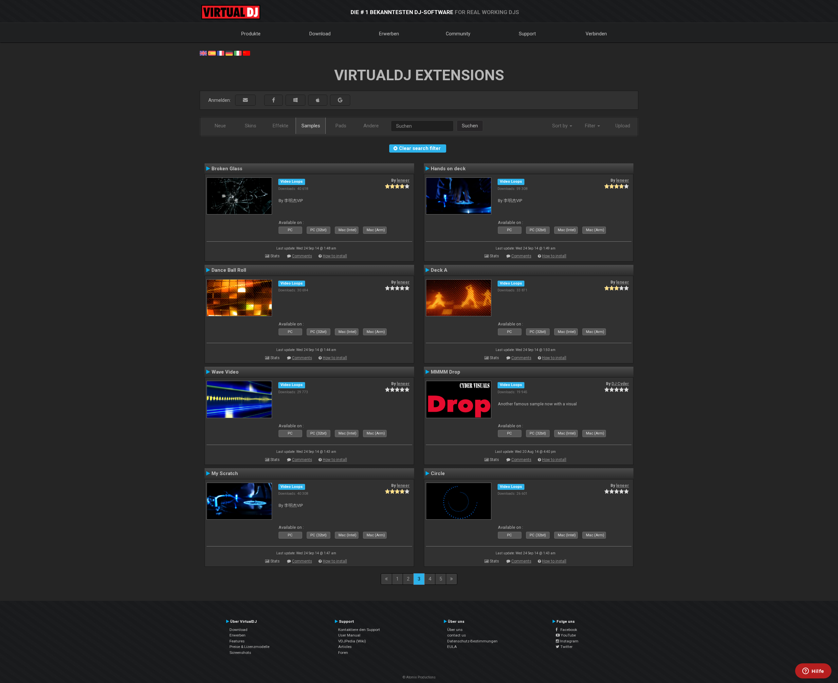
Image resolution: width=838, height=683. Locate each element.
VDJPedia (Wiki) (352, 641)
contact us (456, 635)
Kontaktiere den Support (359, 629)
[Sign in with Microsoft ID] (295, 100)
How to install (335, 256)
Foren (343, 652)
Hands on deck (448, 169)
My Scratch (224, 473)
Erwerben (389, 33)
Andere (371, 126)
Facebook (567, 629)
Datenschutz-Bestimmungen (472, 641)
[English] (203, 53)
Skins (250, 126)
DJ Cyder (620, 383)
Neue (220, 126)
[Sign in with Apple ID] (317, 100)
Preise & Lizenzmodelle (249, 646)
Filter (591, 126)
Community (458, 33)
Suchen (470, 126)
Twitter (566, 646)
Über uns (455, 629)
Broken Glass (226, 169)
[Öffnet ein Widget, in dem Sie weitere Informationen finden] (813, 671)
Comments (302, 256)
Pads (341, 126)
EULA (452, 646)
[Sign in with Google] (340, 100)
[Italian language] (237, 53)
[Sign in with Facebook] (273, 100)
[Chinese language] (246, 53)
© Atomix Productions (419, 677)
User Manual (349, 635)
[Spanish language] (211, 53)
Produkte (251, 33)
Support (527, 33)
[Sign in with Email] (245, 100)
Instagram (568, 641)
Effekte (280, 126)
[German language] (229, 53)
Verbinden (596, 33)
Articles (345, 646)
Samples (310, 126)
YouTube (568, 635)
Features (237, 641)
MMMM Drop (445, 372)
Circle (438, 473)
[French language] (220, 53)
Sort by (560, 126)
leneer (403, 180)
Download (320, 33)
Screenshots (240, 652)
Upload (622, 126)
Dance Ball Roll (228, 270)
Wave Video (225, 372)
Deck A (439, 270)
